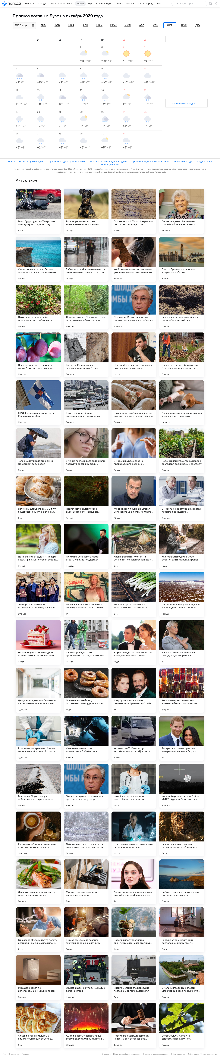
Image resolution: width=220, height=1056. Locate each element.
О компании (14, 1054)
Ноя (184, 25)
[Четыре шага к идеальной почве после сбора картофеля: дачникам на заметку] (181, 307)
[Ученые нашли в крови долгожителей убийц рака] (86, 738)
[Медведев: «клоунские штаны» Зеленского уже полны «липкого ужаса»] (133, 498)
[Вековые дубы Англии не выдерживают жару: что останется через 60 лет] (181, 1025)
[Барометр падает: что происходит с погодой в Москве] (86, 642)
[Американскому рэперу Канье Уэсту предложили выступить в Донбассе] (86, 1025)
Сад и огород (204, 161)
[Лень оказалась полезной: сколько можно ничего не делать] (181, 402)
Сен (155, 25)
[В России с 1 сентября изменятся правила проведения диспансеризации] (181, 498)
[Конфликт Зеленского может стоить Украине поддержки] (86, 546)
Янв (43, 25)
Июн (113, 25)
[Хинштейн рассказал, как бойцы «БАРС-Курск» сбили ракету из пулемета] (181, 786)
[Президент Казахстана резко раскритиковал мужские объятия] (133, 307)
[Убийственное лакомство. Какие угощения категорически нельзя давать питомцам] (133, 259)
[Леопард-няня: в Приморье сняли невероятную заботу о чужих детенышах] (86, 307)
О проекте (106, 1054)
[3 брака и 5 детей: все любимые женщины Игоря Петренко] (133, 642)
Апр (85, 25)
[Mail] (4, 3)
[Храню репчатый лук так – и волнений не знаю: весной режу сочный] (133, 546)
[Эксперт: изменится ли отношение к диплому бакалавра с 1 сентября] (38, 594)
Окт (169, 25)
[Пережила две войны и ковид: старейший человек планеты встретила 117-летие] (181, 211)
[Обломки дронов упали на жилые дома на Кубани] (86, 977)
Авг (141, 25)
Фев (57, 25)
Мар (71, 25)
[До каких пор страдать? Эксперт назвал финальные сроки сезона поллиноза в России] (38, 546)
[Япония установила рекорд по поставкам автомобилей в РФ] (133, 977)
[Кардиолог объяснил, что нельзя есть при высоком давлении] (38, 834)
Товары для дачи (110, 164)
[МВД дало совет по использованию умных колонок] (38, 977)
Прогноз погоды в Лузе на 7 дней (108, 161)
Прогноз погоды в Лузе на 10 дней (150, 161)
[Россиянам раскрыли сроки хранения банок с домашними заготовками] (181, 690)
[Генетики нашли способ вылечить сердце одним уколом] (133, 834)
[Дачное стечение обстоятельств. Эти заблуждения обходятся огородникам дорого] (181, 354)
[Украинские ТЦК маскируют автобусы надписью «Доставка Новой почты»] (133, 738)
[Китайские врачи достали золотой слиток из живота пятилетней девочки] (133, 786)
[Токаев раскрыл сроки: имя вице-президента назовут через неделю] (86, 786)
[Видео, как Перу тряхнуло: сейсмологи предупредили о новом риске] (38, 786)
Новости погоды (183, 161)
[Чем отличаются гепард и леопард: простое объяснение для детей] (181, 834)
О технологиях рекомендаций (156, 1054)
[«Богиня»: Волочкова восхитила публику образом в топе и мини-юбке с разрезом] (86, 594)
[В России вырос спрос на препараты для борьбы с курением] (133, 450)
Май (99, 25)
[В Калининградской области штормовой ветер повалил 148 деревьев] (181, 977)
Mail (4, 1054)
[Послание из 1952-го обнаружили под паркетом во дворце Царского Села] (133, 211)
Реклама (25, 1054)
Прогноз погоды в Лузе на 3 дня (25, 161)
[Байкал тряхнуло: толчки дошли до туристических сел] (181, 881)
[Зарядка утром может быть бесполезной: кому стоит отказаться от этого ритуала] (181, 929)
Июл (128, 25)
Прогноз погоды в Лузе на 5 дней (66, 161)
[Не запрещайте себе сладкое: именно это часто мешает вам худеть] (38, 642)
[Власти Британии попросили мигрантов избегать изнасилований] (181, 259)
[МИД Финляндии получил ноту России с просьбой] (38, 402)
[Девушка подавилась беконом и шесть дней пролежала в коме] (38, 690)
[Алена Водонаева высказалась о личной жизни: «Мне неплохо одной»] (133, 881)
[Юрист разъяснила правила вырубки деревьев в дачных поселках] (86, 929)
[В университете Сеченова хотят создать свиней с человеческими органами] (133, 402)
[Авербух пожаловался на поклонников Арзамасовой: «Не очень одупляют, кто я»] (133, 690)
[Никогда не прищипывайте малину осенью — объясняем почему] (38, 307)
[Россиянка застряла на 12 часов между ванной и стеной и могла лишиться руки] (38, 738)
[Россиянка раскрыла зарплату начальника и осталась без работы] (133, 1025)
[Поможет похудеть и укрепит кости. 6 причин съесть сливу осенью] (38, 354)
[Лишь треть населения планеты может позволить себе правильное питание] (38, 881)
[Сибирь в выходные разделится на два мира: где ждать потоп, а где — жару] (86, 834)
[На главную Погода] (14, 3)
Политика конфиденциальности (127, 1054)
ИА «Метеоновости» (208, 1054)
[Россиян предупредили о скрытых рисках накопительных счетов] (133, 929)
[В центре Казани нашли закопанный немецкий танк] (86, 354)
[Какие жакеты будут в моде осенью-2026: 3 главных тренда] (181, 546)
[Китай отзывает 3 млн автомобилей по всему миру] (86, 402)
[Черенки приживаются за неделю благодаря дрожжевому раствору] (181, 450)
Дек (197, 25)
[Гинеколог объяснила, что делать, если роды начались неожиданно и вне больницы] (38, 929)
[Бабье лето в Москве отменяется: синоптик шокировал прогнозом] (86, 259)
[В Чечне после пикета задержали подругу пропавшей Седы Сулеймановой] (86, 450)
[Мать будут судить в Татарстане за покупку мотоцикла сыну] (38, 211)
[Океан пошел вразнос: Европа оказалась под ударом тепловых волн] (38, 259)
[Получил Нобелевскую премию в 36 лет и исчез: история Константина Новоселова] (133, 354)
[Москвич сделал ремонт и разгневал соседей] (86, 881)
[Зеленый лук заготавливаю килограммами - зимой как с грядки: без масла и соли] (133, 594)
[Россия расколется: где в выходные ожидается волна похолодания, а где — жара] (86, 211)
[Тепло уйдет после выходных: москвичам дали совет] (38, 450)
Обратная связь (178, 1054)
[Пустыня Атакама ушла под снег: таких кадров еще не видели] (181, 594)
